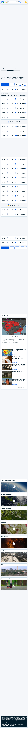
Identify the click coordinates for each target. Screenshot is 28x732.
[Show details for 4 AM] (26, 108)
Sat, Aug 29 (5, 84)
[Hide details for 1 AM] (26, 89)
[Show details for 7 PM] (26, 200)
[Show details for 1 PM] (26, 173)
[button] (26, 717)
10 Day (17, 69)
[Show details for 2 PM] (26, 177)
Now (4, 69)
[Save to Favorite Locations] (6, 2)
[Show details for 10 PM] (26, 238)
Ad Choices (11, 725)
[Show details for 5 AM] (26, 112)
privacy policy (5, 723)
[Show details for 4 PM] (26, 186)
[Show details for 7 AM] (26, 126)
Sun (12, 84)
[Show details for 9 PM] (26, 214)
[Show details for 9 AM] (26, 135)
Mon (17, 84)
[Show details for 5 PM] (26, 191)
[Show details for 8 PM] (26, 209)
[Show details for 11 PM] (26, 242)
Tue (22, 84)
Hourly (10, 69)
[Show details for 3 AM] (26, 103)
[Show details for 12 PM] (26, 168)
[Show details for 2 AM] (26, 98)
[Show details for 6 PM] (26, 195)
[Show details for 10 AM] (26, 159)
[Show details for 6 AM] (26, 117)
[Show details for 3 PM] (26, 182)
